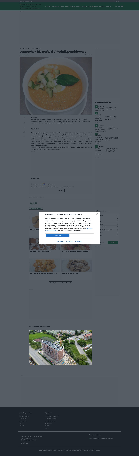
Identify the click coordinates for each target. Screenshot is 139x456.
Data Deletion (60, 241)
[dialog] (69, 228)
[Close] (97, 214)
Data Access (69, 241)
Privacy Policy (78, 241)
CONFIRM (58, 235)
